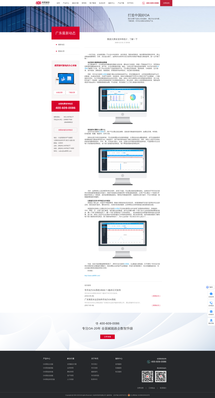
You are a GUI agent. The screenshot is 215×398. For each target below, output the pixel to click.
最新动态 (61, 44)
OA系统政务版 (48, 372)
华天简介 (94, 364)
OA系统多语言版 (49, 379)
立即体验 (107, 337)
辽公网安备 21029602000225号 (140, 395)
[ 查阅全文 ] (156, 296)
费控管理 (70, 372)
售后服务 (118, 372)
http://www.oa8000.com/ (92, 275)
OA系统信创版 (48, 375)
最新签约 (94, 372)
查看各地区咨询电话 (65, 130)
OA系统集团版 (48, 368)
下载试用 (72, 92)
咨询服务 (118, 364)
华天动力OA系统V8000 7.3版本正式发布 (103, 290)
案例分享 (61, 51)
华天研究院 (95, 375)
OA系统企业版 (48, 364)
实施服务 (118, 368)
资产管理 (70, 375)
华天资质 (94, 368)
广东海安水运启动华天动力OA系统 (100, 299)
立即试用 (140, 388)
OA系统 (104, 74)
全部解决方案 (72, 364)
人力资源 (70, 379)
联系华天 (94, 379)
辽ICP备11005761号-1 (120, 395)
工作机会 (152, 388)
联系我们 (163, 388)
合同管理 (70, 368)
